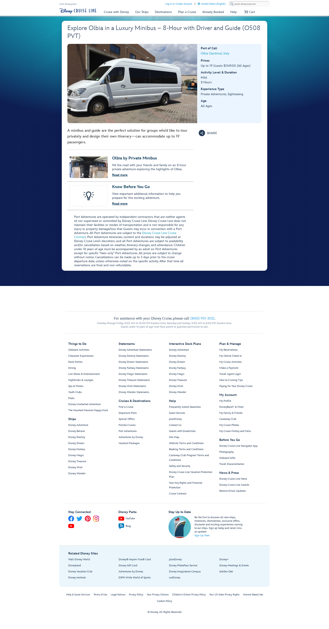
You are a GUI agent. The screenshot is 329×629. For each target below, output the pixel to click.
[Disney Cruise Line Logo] (77, 11)
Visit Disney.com (68, 4)
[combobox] (249, 4)
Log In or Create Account (178, 3)
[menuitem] (199, 3)
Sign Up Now (201, 535)
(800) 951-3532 (202, 318)
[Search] (232, 4)
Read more (120, 175)
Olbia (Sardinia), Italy (215, 53)
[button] (249, 12)
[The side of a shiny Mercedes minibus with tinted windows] (132, 83)
